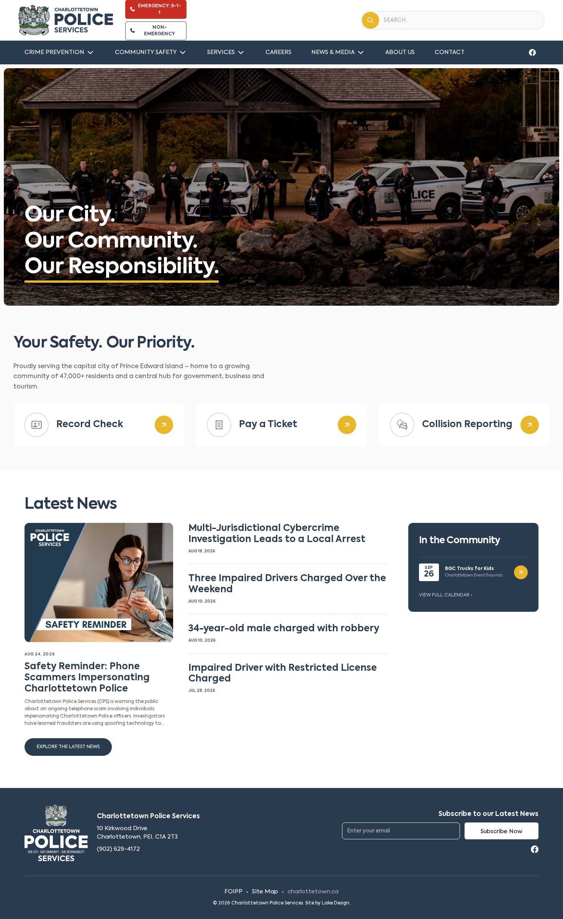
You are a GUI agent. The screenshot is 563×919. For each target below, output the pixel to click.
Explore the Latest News (68, 747)
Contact (450, 52)
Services (221, 52)
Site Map (265, 891)
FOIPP (233, 891)
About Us (400, 52)
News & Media (333, 52)
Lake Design (335, 903)
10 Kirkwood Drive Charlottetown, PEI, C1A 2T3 (137, 833)
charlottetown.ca (313, 891)
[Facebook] (532, 52)
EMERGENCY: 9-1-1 (159, 9)
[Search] (370, 20)
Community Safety (146, 52)
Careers (278, 52)
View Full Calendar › (445, 595)
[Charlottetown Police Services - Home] (65, 20)
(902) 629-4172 (118, 849)
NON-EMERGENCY (159, 30)
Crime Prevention (54, 52)
